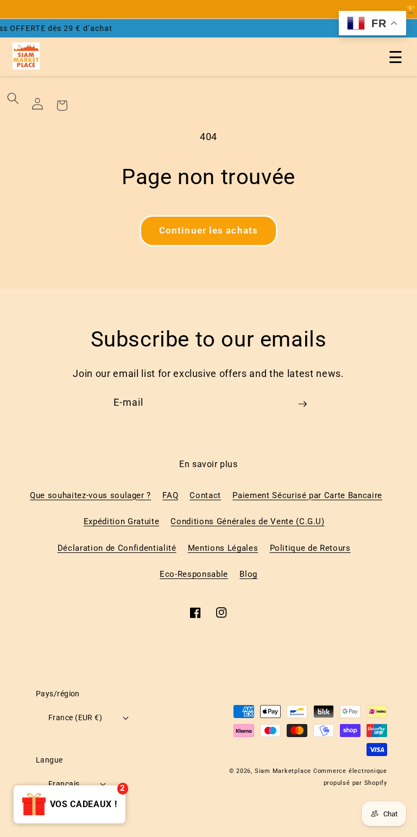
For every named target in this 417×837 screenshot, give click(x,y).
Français (64, 783)
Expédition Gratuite (122, 521)
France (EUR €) (75, 717)
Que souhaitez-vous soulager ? (90, 495)
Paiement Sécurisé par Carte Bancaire (307, 495)
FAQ (170, 495)
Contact (205, 495)
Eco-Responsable (194, 574)
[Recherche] (13, 98)
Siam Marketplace (284, 771)
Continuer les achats (208, 230)
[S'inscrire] (302, 408)
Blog (248, 574)
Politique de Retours (310, 548)
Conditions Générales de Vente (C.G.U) (247, 521)
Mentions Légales (223, 548)
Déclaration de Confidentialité (117, 548)
